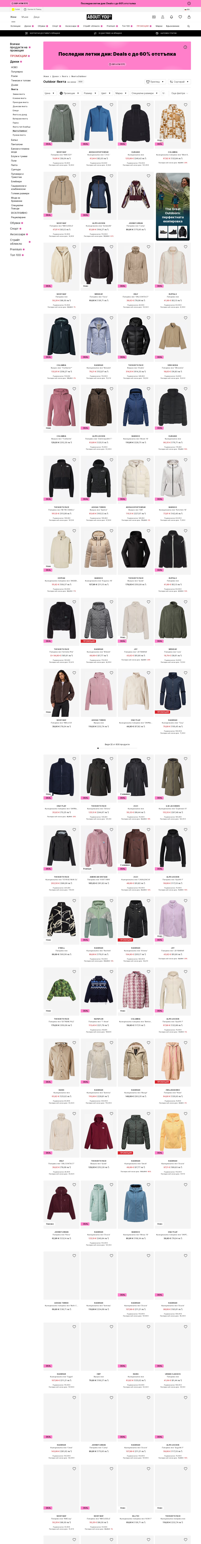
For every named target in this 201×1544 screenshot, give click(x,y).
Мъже (25, 17)
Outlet (17, 9)
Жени (13, 17)
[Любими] (180, 17)
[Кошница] (189, 17)
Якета (65, 76)
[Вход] (163, 17)
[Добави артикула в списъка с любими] (74, 105)
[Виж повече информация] (61, 167)
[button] (155, 81)
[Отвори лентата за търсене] (187, 26)
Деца (36, 17)
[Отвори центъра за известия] (171, 17)
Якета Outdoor (78, 76)
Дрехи (55, 76)
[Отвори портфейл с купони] (154, 17)
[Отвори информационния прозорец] (189, 3)
